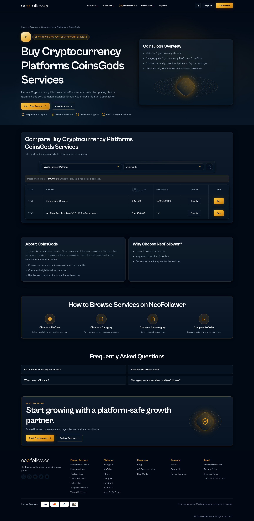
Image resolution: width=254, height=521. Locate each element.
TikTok (107, 474)
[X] (23, 476)
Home (24, 27)
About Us (175, 464)
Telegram (108, 478)
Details (194, 201)
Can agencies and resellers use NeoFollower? (156, 380)
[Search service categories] (198, 5)
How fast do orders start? (145, 369)
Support (163, 5)
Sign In (208, 5)
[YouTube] (35, 476)
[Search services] (209, 166)
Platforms (109, 5)
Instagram (108, 464)
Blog (139, 464)
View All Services (78, 492)
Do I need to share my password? (42, 369)
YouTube (108, 469)
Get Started (224, 5)
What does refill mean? (36, 380)
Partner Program (178, 474)
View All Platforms (112, 492)
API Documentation (146, 469)
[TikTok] (41, 476)
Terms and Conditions (214, 478)
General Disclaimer (213, 464)
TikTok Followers (78, 478)
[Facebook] (47, 476)
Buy (219, 201)
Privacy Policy (210, 469)
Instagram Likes (77, 469)
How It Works (130, 5)
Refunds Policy (211, 474)
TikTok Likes (75, 483)
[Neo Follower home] (35, 5)
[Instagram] (29, 476)
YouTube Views (77, 474)
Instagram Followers (79, 464)
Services (92, 5)
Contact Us (176, 469)
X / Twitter (108, 487)
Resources (147, 5)
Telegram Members (79, 487)
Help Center (143, 474)
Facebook (108, 483)
